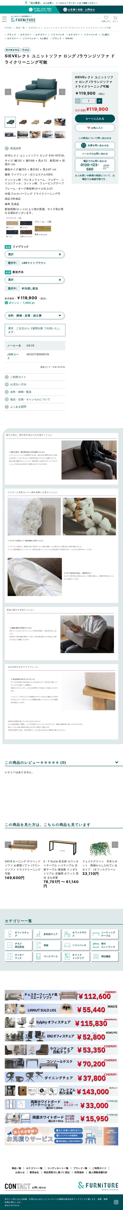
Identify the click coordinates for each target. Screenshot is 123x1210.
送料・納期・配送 (21, 391)
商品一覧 (16, 1168)
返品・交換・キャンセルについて (30, 399)
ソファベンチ (58, 35)
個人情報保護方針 (98, 1172)
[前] (8, 92)
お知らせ (20, 1172)
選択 (11, 254)
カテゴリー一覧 (34, 1168)
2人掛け (44, 38)
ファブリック (21, 246)
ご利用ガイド (18, 377)
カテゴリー (26, 35)
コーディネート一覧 (58, 1168)
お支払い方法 (18, 384)
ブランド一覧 (80, 1168)
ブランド (11, 35)
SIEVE (69, 38)
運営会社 (34, 1172)
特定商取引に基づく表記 (57, 1172)
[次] (62, 92)
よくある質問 (18, 406)
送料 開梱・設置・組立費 (25, 315)
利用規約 (79, 1172)
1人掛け (106, 35)
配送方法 (18, 272)
